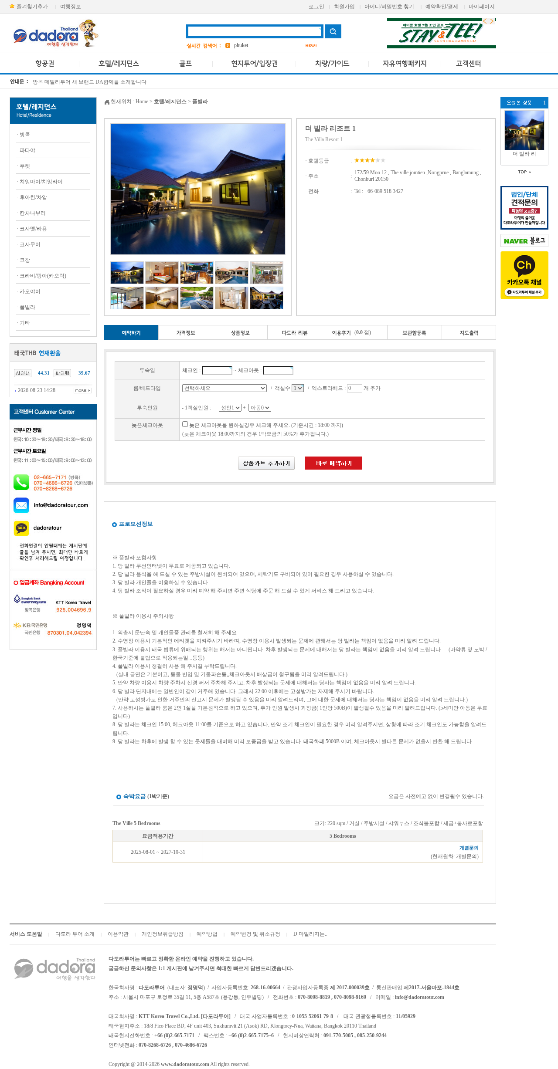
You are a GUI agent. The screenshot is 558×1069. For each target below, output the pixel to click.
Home (142, 101)
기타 (25, 323)
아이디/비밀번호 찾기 (389, 6)
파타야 (27, 150)
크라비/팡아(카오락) (43, 276)
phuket (241, 45)
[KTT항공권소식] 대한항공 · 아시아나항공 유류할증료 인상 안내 (107, 83)
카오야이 (30, 291)
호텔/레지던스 (170, 101)
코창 (25, 260)
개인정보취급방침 (163, 934)
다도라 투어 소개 (75, 934)
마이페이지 (482, 6)
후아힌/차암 (33, 197)
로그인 (316, 6)
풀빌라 (27, 307)
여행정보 (70, 6)
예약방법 (207, 934)
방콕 (25, 135)
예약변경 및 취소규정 (255, 934)
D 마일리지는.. (310, 934)
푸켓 (25, 166)
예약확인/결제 (441, 6)
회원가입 (344, 6)
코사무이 (30, 244)
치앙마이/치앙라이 (41, 182)
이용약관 (118, 934)
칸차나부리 (33, 213)
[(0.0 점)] (354, 338)
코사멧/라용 (33, 229)
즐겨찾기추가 (32, 6)
